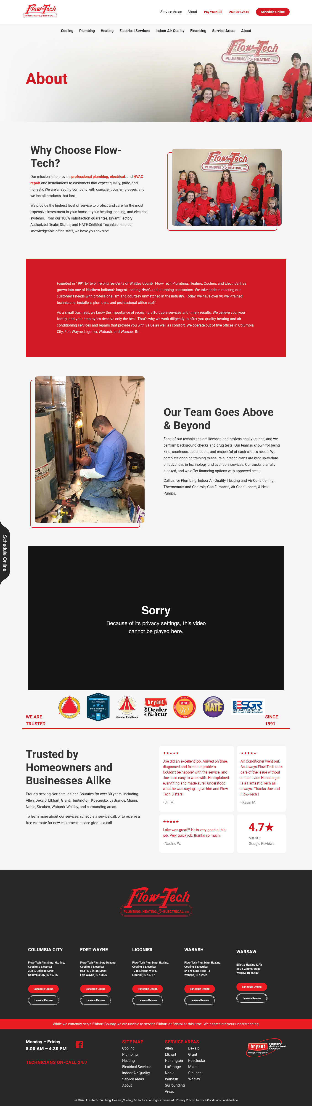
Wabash (171, 1079)
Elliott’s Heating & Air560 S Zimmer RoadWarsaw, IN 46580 (249, 969)
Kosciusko (196, 1060)
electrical (117, 176)
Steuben (194, 1073)
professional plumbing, (90, 176)
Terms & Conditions (208, 1100)
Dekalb (193, 1048)
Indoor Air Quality (170, 31)
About (192, 12)
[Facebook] (79, 1045)
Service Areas (171, 12)
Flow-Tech (139, 962)
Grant (192, 1054)
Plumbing (87, 31)
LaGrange (173, 1067)
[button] (43, 989)
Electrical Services (134, 31)
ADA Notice (230, 1100)
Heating (107, 31)
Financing (198, 31)
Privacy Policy (185, 1100)
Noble (169, 1073)
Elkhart (170, 1054)
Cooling (67, 31)
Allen (169, 1048)
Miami (193, 1067)
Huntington (174, 1060)
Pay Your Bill (213, 12)
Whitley (194, 1079)
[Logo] (40, 17)
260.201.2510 (239, 12)
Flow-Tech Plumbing (93, 962)
